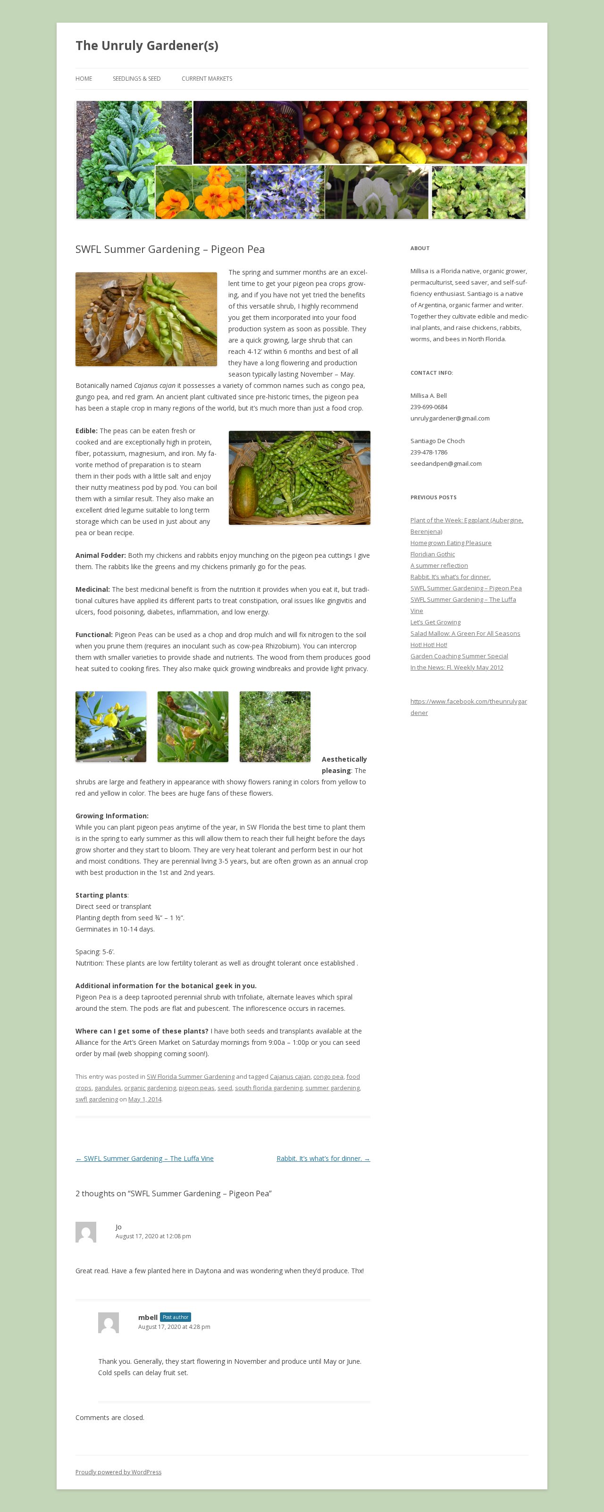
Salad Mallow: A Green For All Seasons (465, 633)
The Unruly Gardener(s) (147, 45)
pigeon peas (197, 1088)
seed (225, 1088)
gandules (107, 1088)
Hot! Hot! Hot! (429, 644)
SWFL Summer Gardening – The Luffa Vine (145, 1158)
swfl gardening (97, 1099)
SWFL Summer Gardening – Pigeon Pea (466, 588)
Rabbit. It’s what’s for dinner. (323, 1158)
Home (84, 79)
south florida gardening (268, 1088)
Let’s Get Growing (436, 622)
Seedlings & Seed (137, 79)
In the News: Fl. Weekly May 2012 (457, 667)
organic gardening (150, 1088)
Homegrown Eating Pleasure (451, 542)
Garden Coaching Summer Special (459, 656)
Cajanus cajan (290, 1076)
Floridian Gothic (433, 554)
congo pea (328, 1076)
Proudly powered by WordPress (118, 1472)
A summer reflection (439, 565)
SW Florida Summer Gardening (191, 1076)
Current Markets (207, 79)
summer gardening (332, 1088)
